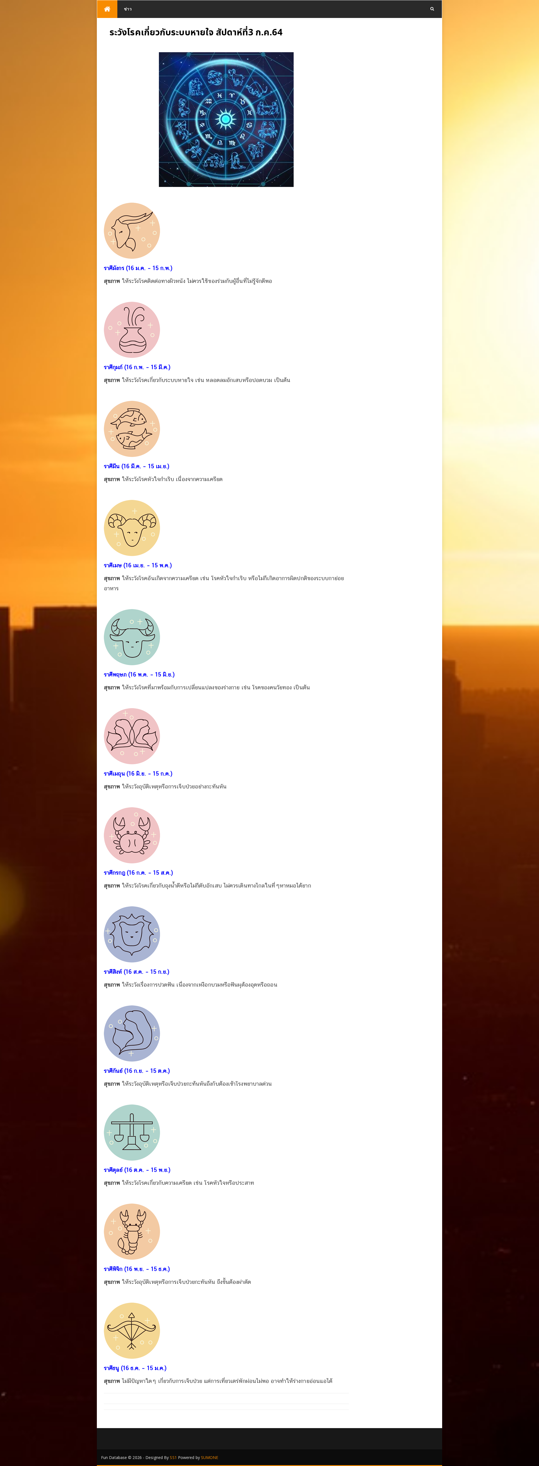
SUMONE (209, 1457)
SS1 (173, 1457)
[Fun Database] (107, 9)
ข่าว (128, 9)
